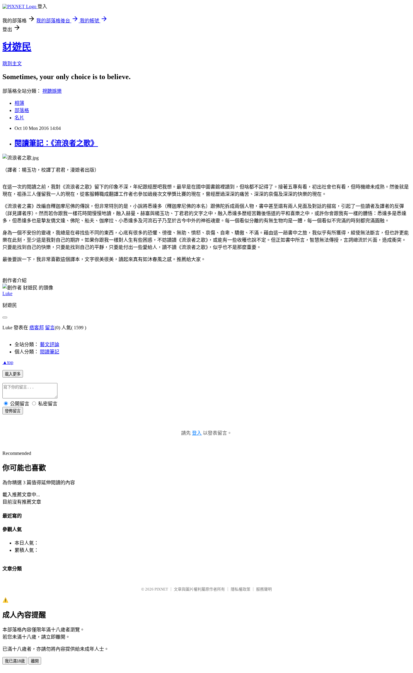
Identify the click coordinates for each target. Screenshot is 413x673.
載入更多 (13, 374)
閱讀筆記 (49, 351)
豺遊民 (16, 46)
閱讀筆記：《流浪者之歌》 (56, 143)
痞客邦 (36, 327)
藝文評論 (49, 344)
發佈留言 (13, 411)
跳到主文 (12, 63)
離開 (35, 661)
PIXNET (161, 589)
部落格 (22, 110)
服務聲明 (264, 589)
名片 (19, 117)
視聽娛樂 (52, 91)
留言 (50, 327)
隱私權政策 (240, 589)
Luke (7, 293)
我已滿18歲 (15, 661)
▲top (7, 362)
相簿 (19, 103)
